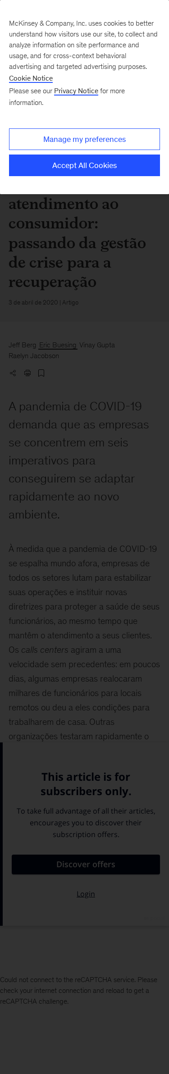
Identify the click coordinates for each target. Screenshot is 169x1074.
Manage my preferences (84, 139)
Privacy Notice (76, 91)
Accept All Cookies (84, 165)
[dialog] (84, 97)
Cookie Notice (31, 78)
